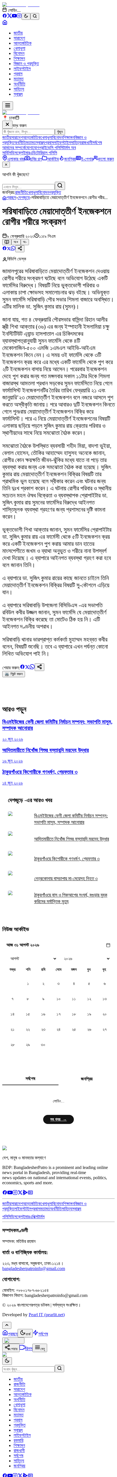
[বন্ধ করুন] (7, 125)
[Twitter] (20, 1193)
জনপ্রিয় (87, 1078)
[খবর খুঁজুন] (34, 16)
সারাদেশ (19, 38)
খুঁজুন (60, 132)
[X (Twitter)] (9, 16)
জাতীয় (18, 33)
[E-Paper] (30, 1193)
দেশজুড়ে (24, 197)
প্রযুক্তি (55, 192)
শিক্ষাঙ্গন (19, 58)
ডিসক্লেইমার (20, 152)
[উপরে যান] (6, 1325)
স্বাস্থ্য (18, 94)
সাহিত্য (19, 89)
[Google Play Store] (25, 1193)
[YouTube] (14, 16)
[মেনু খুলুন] (7, 105)
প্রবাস (18, 73)
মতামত (19, 78)
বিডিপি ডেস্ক (16, 259)
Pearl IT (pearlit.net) (47, 1314)
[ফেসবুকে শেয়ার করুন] (4, 249)
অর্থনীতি (19, 84)
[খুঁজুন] (60, 186)
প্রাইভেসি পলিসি (51, 147)
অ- (25, 242)
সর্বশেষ (97, 142)
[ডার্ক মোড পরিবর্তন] (7, 1361)
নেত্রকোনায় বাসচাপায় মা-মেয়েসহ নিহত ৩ (66, 878)
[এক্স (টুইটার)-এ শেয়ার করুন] (9, 249)
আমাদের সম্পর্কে (13, 147)
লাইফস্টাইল (22, 68)
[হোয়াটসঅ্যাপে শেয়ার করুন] (13, 249)
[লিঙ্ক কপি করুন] (39, 667)
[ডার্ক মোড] (26, 16)
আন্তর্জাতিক (23, 43)
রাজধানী (86, 142)
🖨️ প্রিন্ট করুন (14, 674)
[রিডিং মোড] (6, 242)
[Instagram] (19, 16)
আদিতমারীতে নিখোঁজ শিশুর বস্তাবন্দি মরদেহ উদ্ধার (71, 839)
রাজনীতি (21, 192)
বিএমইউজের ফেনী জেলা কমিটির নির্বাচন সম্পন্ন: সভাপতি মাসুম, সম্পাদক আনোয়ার (71, 819)
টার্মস (41, 1216)
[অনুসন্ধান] (59, 1368)
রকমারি (18, 1440)
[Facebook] (4, 16)
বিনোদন (19, 53)
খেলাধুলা (19, 48)
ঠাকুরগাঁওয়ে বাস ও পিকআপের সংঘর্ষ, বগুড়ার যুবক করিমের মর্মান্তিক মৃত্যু (70, 898)
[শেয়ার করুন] (19, 248)
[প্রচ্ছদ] (4, 23)
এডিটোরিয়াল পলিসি (43, 152)
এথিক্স (34, 1216)
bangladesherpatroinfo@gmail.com (33, 1268)
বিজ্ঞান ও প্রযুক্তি (26, 63)
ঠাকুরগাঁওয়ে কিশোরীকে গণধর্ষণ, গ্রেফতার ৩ (67, 859)
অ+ (16, 242)
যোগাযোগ (32, 147)
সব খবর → (58, 1119)
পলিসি (6, 1216)
